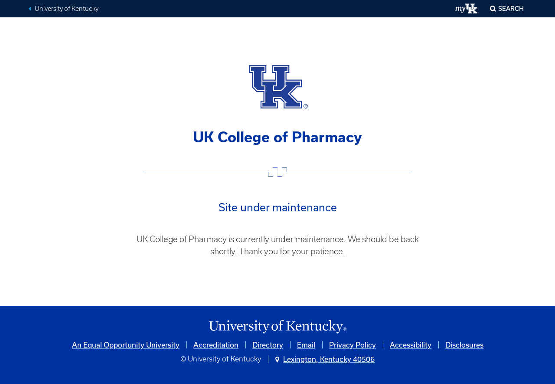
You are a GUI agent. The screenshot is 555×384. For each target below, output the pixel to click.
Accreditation (215, 345)
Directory (267, 345)
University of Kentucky (66, 8)
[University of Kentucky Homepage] (277, 327)
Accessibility (410, 345)
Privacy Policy (352, 345)
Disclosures (464, 345)
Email (306, 345)
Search (511, 8)
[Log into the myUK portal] (467, 8)
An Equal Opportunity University (126, 345)
